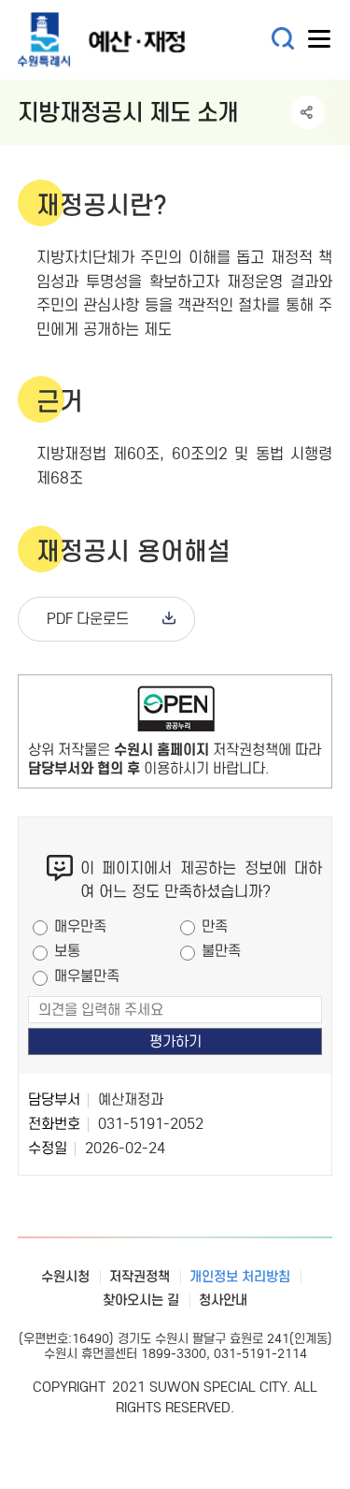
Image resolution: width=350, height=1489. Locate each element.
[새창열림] (175, 713)
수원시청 (65, 1276)
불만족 (221, 951)
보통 (67, 951)
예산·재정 (130, 40)
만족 (215, 926)
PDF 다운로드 (88, 619)
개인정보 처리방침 (239, 1276)
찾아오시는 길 (141, 1300)
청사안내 (223, 1300)
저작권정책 (139, 1276)
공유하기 (308, 112)
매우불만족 (86, 976)
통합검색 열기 (283, 38)
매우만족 (80, 926)
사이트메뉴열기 (320, 43)
